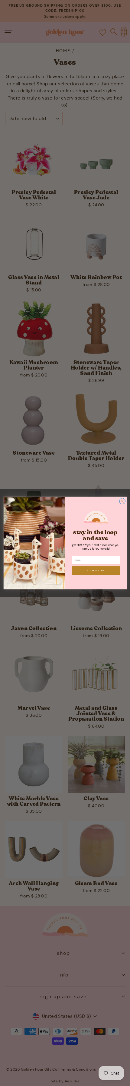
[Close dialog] (122, 501)
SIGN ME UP (95, 570)
